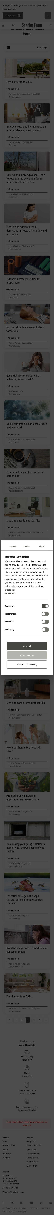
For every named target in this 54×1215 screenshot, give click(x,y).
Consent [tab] (12, 546)
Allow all (27, 646)
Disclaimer (10, 590)
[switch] (45, 614)
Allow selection (27, 655)
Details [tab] (27, 546)
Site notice (10, 593)
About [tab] (41, 546)
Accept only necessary (27, 664)
